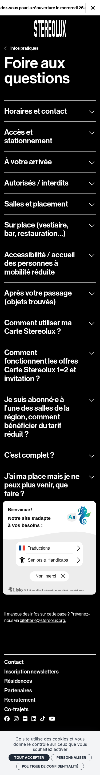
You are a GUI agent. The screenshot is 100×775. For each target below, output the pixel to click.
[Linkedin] (33, 718)
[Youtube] (52, 718)
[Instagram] (16, 718)
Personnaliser (71, 757)
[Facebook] (7, 718)
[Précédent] (5, 48)
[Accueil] (50, 28)
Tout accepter (29, 757)
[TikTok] (42, 718)
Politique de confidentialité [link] (50, 766)
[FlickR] (25, 718)
